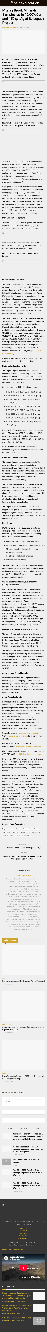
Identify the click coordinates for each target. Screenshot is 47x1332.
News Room (6, 978)
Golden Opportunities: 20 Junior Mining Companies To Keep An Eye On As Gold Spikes (28, 1149)
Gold (36, 829)
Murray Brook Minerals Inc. (30, 832)
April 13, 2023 (21, 1321)
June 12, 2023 (21, 1301)
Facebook (22, 733)
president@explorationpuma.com (29, 746)
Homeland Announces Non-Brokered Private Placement (23, 981)
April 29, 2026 (24, 27)
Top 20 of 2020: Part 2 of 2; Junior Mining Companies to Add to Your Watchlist (27, 1185)
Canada (10, 829)
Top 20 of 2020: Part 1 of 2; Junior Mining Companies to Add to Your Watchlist (27, 1172)
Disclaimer (23, 1233)
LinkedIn (33, 733)
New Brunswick (9, 835)
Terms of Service (23, 1238)
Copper (18, 829)
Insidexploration (10, 27)
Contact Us (23, 1231)
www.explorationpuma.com (17, 736)
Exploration (27, 829)
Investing (6, 832)
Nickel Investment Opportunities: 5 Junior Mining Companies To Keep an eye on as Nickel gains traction (28, 1136)
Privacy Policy (23, 1236)
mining (15, 832)
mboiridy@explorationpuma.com (28, 754)
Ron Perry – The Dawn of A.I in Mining (16, 1318)
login (9, 1092)
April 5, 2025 (21, 1313)
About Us (23, 1228)
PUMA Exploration (23, 835)
